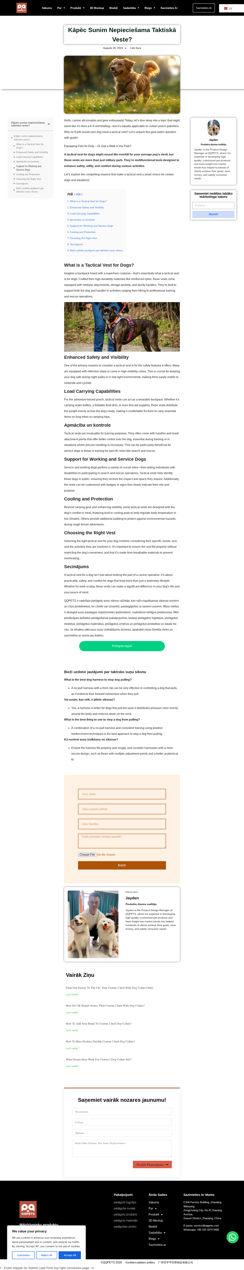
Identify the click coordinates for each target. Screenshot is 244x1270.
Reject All (46, 1255)
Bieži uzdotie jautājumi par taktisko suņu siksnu (30, 190)
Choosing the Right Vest (28, 179)
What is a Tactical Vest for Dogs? (30, 146)
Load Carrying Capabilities (29, 157)
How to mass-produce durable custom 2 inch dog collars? (100, 1041)
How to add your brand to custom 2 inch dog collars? (99, 1023)
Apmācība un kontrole (27, 161)
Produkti (75, 7)
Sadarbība (129, 7)
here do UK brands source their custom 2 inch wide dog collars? (105, 1005)
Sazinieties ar (169, 7)
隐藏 (78, 194)
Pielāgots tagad (122, 645)
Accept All (70, 1255)
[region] (46, 1244)
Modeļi (113, 7)
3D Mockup (97, 7)
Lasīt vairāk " (72, 994)
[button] (49, 124)
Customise (23, 1255)
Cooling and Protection (28, 174)
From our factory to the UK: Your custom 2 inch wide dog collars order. (110, 987)
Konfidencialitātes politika (140, 1262)
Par (59, 7)
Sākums (47, 7)
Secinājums (22, 183)
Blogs (148, 7)
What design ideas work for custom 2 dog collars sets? (99, 1059)
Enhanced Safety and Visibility (32, 152)
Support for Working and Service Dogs (28, 168)
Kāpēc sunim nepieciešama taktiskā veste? (28, 138)
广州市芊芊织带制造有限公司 (175, 1262)
